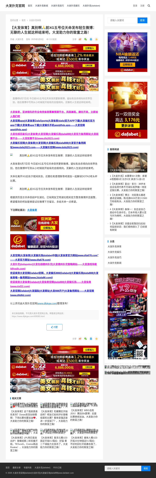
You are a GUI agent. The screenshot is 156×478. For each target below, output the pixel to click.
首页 (30, 5)
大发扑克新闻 (41, 5)
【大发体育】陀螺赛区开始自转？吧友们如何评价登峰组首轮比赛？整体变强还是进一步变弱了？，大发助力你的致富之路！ (54, 417)
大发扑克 (19, 39)
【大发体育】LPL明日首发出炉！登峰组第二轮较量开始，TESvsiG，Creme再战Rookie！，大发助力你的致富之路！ (24, 444)
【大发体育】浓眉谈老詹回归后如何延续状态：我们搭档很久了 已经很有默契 (128, 226)
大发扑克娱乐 (73, 5)
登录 (135, 5)
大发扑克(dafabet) (91, 5)
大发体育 (32, 210)
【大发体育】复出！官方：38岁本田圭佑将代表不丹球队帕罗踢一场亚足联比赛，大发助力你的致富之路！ (128, 187)
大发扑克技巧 (57, 5)
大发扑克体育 (35, 20)
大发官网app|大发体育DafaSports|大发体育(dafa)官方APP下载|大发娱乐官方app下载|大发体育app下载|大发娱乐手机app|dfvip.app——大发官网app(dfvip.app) (52, 125)
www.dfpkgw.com (47, 303)
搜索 (142, 20)
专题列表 (28, 467)
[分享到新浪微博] (80, 39)
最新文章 (17, 467)
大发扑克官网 (15, 5)
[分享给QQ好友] (91, 39)
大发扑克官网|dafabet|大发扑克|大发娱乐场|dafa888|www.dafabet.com (43, 473)
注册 (142, 5)
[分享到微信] (85, 39)
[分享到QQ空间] (96, 39)
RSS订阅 (57, 467)
